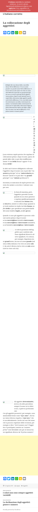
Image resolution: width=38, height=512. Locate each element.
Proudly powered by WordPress (11, 509)
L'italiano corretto (12, 13)
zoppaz (18, 486)
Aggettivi (25, 486)
